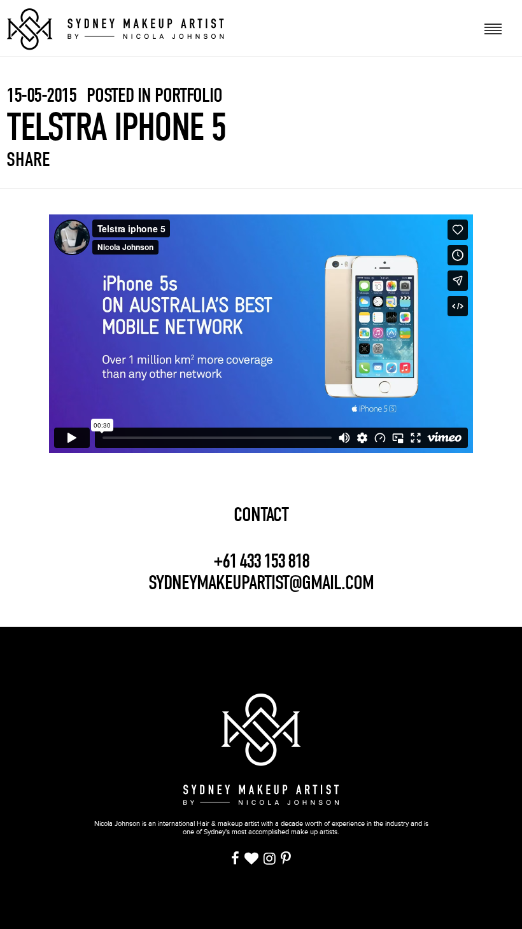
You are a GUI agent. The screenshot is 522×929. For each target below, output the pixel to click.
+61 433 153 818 (261, 561)
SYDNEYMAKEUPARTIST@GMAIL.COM (261, 582)
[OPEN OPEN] (493, 27)
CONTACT (261, 515)
